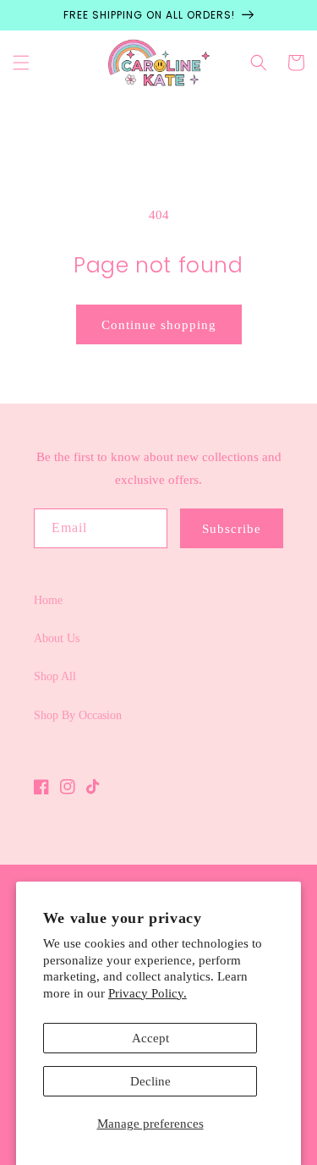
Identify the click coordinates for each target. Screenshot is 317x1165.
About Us (56, 638)
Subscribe (231, 529)
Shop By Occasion (78, 715)
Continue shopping (158, 325)
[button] (21, 62)
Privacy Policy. (147, 993)
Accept (150, 1038)
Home (48, 600)
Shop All (55, 676)
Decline (150, 1081)
